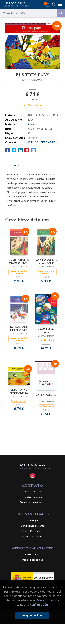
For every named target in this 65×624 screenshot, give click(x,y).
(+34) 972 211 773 (32, 491)
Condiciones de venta (32, 525)
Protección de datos (32, 531)
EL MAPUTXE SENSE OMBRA (19, 391)
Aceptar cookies (32, 615)
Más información (48, 600)
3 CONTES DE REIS (46, 330)
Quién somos (32, 554)
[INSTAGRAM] (32, 475)
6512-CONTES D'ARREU (42, 142)
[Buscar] (61, 13)
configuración (39, 604)
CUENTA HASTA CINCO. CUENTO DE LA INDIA (19, 261)
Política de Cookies (32, 536)
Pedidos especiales (32, 559)
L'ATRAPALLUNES (46, 394)
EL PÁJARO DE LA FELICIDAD (19, 328)
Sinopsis (15, 164)
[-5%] (19, 241)
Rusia (30, 124)
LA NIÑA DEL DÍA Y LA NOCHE (46, 261)
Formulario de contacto (32, 502)
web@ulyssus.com (32, 496)
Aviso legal (32, 520)
